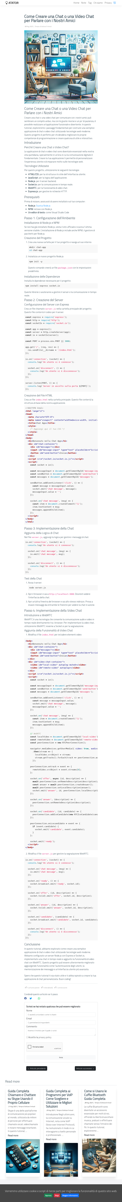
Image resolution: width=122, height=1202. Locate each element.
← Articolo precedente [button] (37, 1068)
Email (29, 1018)
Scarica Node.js (43, 205)
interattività (48, 987)
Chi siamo (98, 2)
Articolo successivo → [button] (85, 1068)
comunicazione (33, 987)
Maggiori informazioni (70, 1195)
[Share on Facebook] (25, 998)
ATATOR (13, 3)
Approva (48, 1195)
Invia (61, 1057)
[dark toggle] (115, 2)
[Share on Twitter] (31, 998)
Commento (31, 1026)
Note (83, 2)
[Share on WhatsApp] (39, 998)
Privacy (108, 2)
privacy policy (45, 1037)
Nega (57, 1195)
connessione (62, 987)
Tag (90, 2)
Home (76, 2)
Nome (29, 1010)
